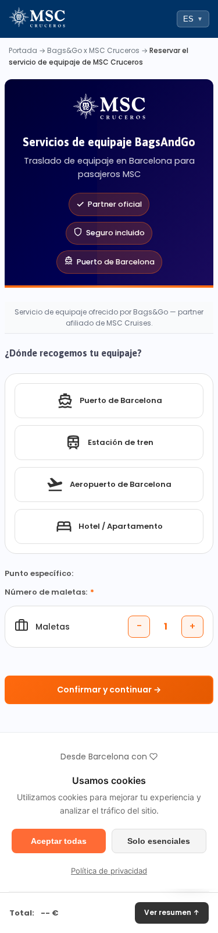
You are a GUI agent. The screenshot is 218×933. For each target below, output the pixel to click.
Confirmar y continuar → (109, 689)
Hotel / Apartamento (120, 526)
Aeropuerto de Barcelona (120, 484)
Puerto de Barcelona (121, 400)
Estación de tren (120, 442)
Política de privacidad (109, 870)
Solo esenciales (158, 841)
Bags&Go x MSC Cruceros (93, 50)
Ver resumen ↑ (171, 912)
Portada (23, 50)
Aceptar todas (59, 841)
